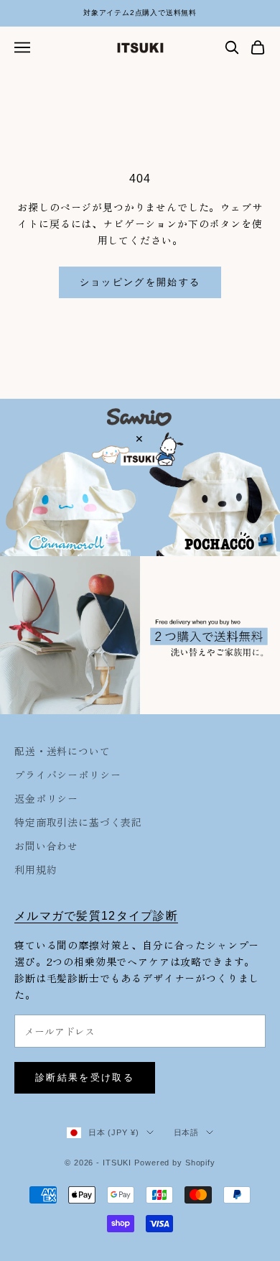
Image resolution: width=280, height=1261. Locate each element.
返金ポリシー (46, 798)
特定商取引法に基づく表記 (78, 822)
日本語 (187, 1132)
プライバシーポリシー (67, 774)
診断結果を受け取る (84, 1077)
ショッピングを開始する (140, 282)
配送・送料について (62, 751)
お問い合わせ (46, 846)
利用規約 (35, 869)
